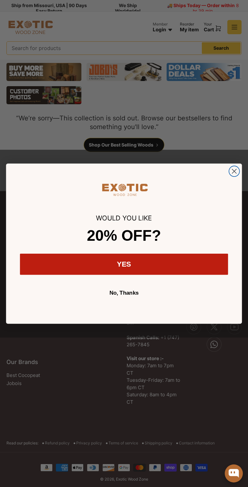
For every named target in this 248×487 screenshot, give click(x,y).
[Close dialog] (234, 171)
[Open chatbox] (234, 473)
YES (124, 264)
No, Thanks (124, 293)
